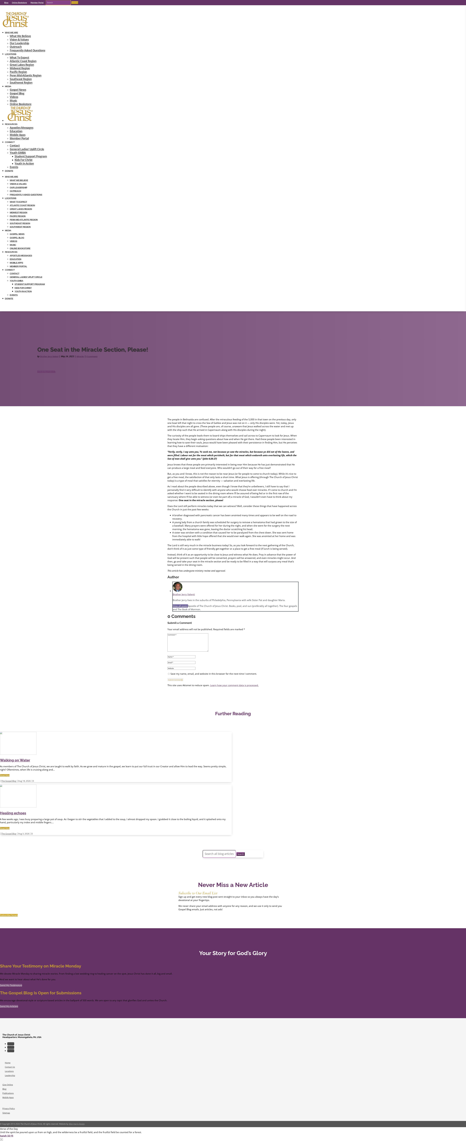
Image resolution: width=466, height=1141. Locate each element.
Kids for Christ (23, 160)
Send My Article (8, 1006)
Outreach (16, 47)
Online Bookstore (19, 3)
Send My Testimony (10, 985)
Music (13, 100)
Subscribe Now (8, 915)
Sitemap (6, 1113)
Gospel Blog (17, 93)
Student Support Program (31, 156)
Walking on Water (15, 760)
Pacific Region (18, 72)
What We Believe (20, 36)
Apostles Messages (21, 128)
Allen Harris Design (77, 1124)
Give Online (7, 1084)
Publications (8, 1093)
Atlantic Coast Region (23, 61)
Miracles (80, 356)
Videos (14, 97)
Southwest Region (21, 82)
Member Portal (37, 3)
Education (16, 131)
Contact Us (10, 1067)
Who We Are (11, 32)
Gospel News (18, 90)
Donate (9, 171)
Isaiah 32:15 (6, 1135)
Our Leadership (19, 43)
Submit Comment (174, 680)
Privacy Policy (8, 1108)
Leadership (10, 1075)
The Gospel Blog (8, 781)
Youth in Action (24, 163)
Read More (4, 775)
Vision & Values (19, 39)
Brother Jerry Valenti (49, 356)
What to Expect (19, 57)
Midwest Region (20, 68)
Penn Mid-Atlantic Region (25, 75)
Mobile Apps (17, 135)
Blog (6, 3)
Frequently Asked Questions (27, 50)
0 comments (91, 356)
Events (14, 167)
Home (7, 1062)
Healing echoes (13, 813)
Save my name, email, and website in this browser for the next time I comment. (214, 673)
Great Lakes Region (22, 65)
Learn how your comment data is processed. (234, 685)
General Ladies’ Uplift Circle (27, 149)
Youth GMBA (18, 153)
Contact (15, 145)
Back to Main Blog (46, 371)
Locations (10, 54)
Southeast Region (21, 79)
